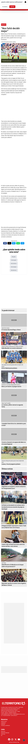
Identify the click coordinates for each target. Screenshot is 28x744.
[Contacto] (19, 739)
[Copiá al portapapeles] (22, 243)
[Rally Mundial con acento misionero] (14, 338)
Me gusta (13, 256)
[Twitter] (16, 739)
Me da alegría (13, 266)
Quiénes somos (4, 721)
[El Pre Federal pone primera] (14, 356)
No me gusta (13, 260)
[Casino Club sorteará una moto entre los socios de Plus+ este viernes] (14, 536)
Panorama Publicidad (5, 732)
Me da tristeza (13, 263)
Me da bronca (13, 270)
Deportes (4, 24)
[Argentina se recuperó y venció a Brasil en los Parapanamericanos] (14, 478)
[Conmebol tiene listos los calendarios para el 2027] (14, 415)
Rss (1, 735)
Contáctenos (3, 722)
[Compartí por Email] (14, 243)
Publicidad (3, 724)
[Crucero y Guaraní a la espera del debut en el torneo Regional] (14, 434)
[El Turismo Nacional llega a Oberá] (14, 320)
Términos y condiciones (5, 725)
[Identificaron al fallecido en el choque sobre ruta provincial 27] (14, 555)
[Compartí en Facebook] (5, 243)
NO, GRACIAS (5, 6)
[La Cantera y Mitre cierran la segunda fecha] (14, 395)
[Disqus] (14, 291)
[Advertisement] (14, 173)
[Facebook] (9, 739)
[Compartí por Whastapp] (18, 243)
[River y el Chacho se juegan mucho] (14, 376)
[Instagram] (12, 739)
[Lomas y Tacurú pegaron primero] (14, 452)
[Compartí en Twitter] (9, 243)
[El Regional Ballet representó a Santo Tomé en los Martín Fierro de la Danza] (14, 517)
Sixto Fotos (3, 734)
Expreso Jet (3, 731)
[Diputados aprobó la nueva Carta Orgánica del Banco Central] (14, 575)
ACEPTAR (12, 6)
